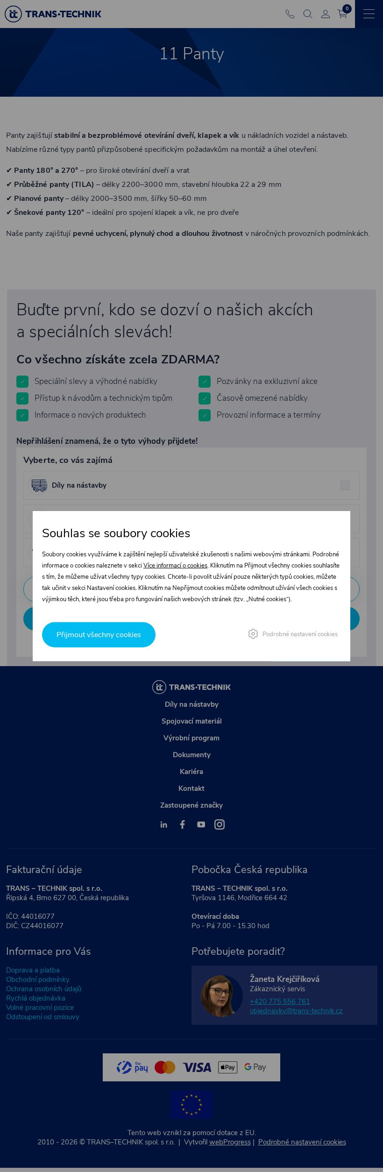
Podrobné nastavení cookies (300, 634)
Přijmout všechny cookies (99, 635)
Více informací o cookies (175, 565)
